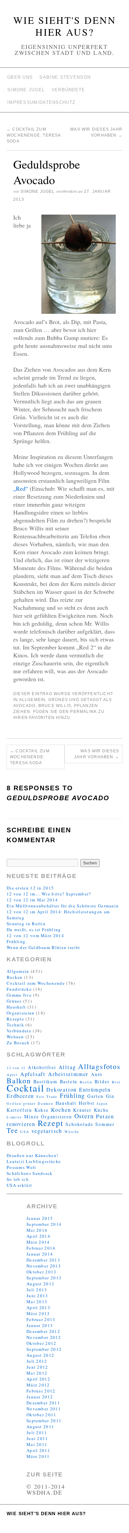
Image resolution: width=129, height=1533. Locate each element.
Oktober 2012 (41, 1343)
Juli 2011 (36, 1432)
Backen (15, 977)
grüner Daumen (38, 1103)
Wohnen (15, 1037)
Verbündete (68, 89)
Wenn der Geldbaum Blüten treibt (43, 947)
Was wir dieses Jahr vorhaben (96, 754)
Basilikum (45, 1081)
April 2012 (38, 1379)
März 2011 (38, 1456)
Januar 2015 (39, 1218)
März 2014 (38, 1242)
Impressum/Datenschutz (41, 102)
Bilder (102, 1081)
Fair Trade (47, 1096)
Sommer (105, 1124)
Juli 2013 (36, 1290)
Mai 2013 (36, 1302)
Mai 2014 (36, 1230)
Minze (31, 1116)
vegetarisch (46, 1131)
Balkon (19, 1080)
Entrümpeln (95, 1089)
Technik (15, 1025)
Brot (116, 1082)
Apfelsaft (33, 1074)
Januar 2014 (39, 1254)
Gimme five (19, 995)
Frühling (72, 1095)
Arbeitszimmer (68, 1074)
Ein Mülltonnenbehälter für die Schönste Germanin (63, 906)
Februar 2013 (41, 1319)
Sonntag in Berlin (26, 924)
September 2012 (44, 1349)
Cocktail (25, 1087)
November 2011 (43, 1409)
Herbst (87, 1103)
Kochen (61, 1109)
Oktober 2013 (41, 1272)
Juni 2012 (37, 1367)
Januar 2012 (39, 1397)
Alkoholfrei (42, 1067)
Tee (12, 1130)
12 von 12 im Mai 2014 (32, 900)
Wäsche (71, 1131)
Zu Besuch (18, 1043)
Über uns (20, 77)
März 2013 (38, 1313)
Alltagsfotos (99, 1066)
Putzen (105, 1116)
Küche (101, 1110)
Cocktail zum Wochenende (36, 983)
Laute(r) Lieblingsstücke (34, 1161)
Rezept (51, 1122)
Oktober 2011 (41, 1415)
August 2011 (40, 1426)
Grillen (14, 1103)
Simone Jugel (26, 89)
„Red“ (20, 488)
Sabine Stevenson (65, 77)
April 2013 (38, 1307)
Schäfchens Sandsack (30, 1173)
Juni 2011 (37, 1438)
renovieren (21, 1124)
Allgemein (32, 699)
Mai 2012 (36, 1373)
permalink (83, 711)
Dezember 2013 (43, 1260)
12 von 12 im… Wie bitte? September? (49, 894)
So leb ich (18, 1179)
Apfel (12, 1074)
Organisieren (21, 1013)
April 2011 (38, 1450)
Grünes (58, 699)
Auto (97, 1074)
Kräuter (82, 1110)
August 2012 (40, 1355)
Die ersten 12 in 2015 (30, 888)
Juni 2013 (37, 1296)
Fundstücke (19, 989)
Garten (95, 1096)
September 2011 (44, 1421)
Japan (102, 1103)
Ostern (84, 1116)
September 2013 (44, 1278)
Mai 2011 (36, 1444)
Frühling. (17, 941)
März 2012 (38, 1385)
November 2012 (43, 1337)
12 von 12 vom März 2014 (35, 935)
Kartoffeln (19, 1110)
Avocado (24, 705)
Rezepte (15, 1019)
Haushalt (16, 1007)
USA (24, 1131)
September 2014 (44, 1224)
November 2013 (43, 1266)
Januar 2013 (39, 1325)
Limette (14, 1117)
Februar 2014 (41, 1248)
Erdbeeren (20, 1095)
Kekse (41, 1110)
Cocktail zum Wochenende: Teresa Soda (34, 135)
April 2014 (38, 1236)
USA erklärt (19, 1185)
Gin (110, 1096)
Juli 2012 (36, 1361)
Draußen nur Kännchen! (32, 1155)
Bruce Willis (54, 705)
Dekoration (61, 1089)
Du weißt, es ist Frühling (34, 929)
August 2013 (40, 1284)
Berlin (86, 1082)
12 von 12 (16, 1067)
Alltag (67, 1067)
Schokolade (79, 1124)
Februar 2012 (41, 1391)
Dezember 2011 (43, 1403)
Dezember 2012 (43, 1331)
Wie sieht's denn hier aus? (64, 25)
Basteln (69, 1081)
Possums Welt (21, 1167)
